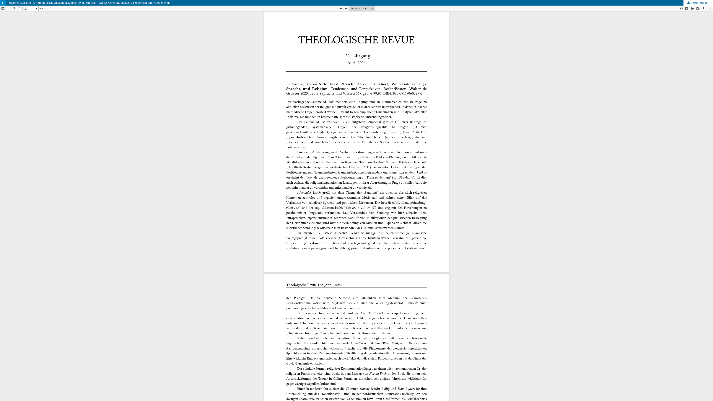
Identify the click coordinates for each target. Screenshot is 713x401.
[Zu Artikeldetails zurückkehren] (3, 3)
